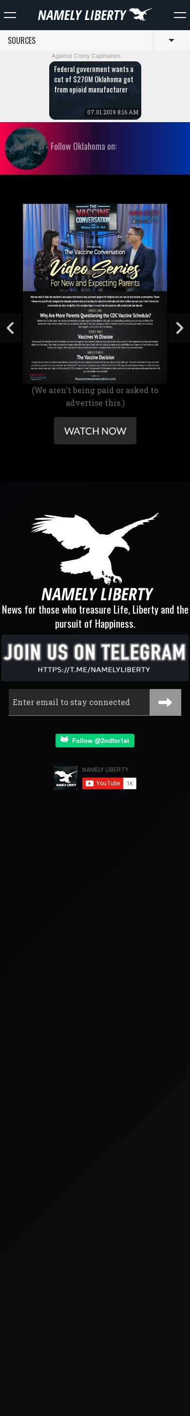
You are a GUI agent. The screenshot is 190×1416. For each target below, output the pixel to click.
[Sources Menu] (180, 15)
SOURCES (22, 40)
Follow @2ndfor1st (98, 740)
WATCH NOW (95, 430)
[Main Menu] (10, 15)
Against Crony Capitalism (86, 55)
